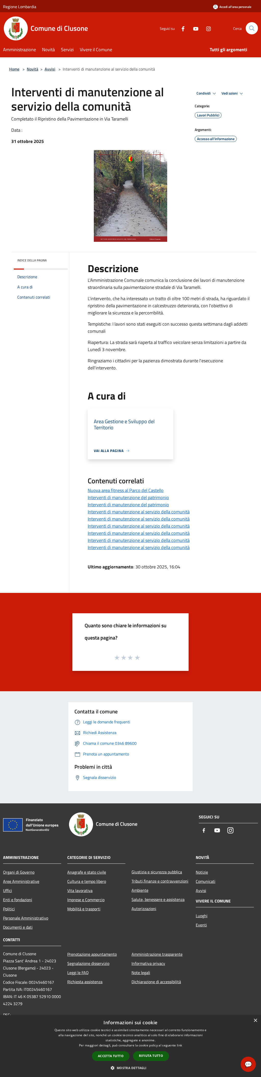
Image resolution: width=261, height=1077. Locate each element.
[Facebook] (181, 28)
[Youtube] (194, 28)
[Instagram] (206, 28)
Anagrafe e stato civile (86, 872)
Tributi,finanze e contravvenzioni (160, 881)
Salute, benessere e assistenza (158, 899)
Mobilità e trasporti (83, 909)
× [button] (255, 1020)
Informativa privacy (148, 963)
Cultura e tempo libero (86, 881)
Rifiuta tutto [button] (151, 1056)
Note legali (141, 972)
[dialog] (130, 1046)
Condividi (204, 93)
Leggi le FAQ (78, 972)
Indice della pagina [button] (32, 260)
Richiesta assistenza (84, 982)
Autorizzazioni (144, 909)
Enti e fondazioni (17, 900)
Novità (32, 69)
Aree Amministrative (21, 881)
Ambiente (140, 890)
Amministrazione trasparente (157, 954)
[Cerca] (252, 28)
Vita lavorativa (80, 890)
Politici (9, 909)
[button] (130, 1068)
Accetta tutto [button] (111, 1056)
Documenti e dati (18, 927)
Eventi (201, 925)
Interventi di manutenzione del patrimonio (128, 497)
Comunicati (205, 881)
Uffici (7, 890)
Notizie (202, 872)
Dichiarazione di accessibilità (156, 982)
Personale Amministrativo (25, 918)
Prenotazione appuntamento (92, 954)
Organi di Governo (18, 872)
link (179, 1045)
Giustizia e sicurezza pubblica (157, 872)
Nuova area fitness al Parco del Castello (126, 490)
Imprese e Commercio (86, 900)
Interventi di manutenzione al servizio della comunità (139, 511)
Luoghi (201, 916)
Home (14, 69)
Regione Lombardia (19, 7)
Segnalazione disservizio (88, 963)
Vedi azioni (229, 93)
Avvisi (50, 69)
